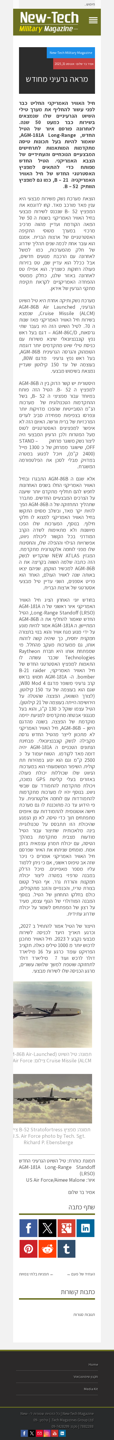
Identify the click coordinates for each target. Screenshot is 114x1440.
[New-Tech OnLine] (57, 22)
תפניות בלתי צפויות (36, 1274)
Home (93, 1364)
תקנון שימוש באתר (85, 1376)
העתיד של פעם (80, 1274)
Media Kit (91, 1389)
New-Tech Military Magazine (71, 52)
